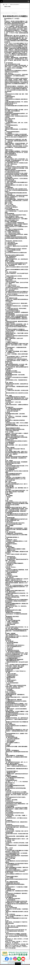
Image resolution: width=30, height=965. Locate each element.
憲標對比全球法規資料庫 (14, 4)
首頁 (6, 4)
